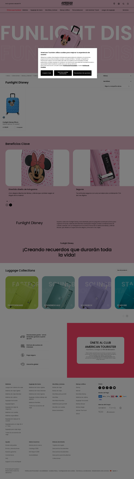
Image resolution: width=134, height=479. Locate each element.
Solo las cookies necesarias (63, 73)
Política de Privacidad (70, 65)
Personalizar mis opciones (82, 73)
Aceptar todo (46, 73)
